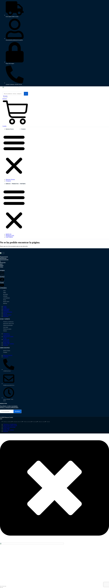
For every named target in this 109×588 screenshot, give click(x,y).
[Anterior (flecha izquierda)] (0, 587)
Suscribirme (17, 411)
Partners (5, 330)
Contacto (23, 129)
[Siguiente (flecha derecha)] (2, 587)
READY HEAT (6, 301)
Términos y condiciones (8, 321)
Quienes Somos (10, 129)
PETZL (4, 299)
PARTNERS (23, 183)
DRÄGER (5, 296)
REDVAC (5, 303)
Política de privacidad (8, 325)
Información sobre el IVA (8, 323)
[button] (14, 154)
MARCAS (8, 183)
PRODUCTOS (15, 183)
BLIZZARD (5, 294)
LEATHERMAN (6, 298)
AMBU (4, 292)
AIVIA (4, 290)
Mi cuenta (5, 96)
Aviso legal (5, 327)
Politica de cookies (7, 329)
